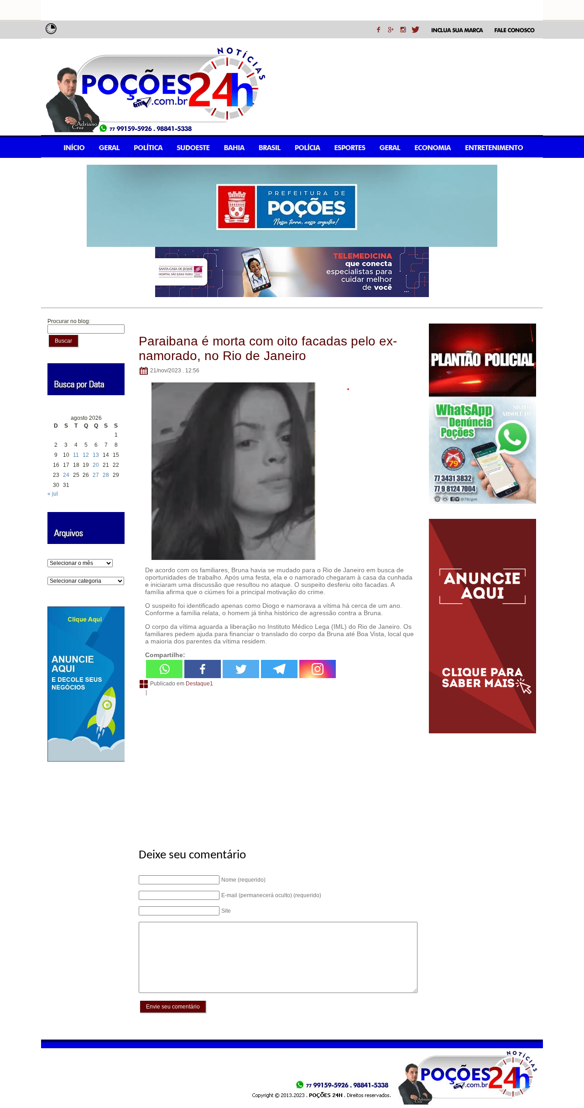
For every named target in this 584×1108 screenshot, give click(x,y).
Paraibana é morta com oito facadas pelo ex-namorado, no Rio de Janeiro (268, 348)
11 (76, 455)
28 (106, 475)
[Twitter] (241, 669)
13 (96, 455)
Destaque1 (199, 683)
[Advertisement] (276, 767)
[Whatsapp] (164, 669)
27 (96, 475)
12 (86, 455)
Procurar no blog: (68, 321)
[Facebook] (202, 669)
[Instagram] (317, 669)
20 (96, 465)
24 (66, 475)
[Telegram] (279, 669)
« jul (52, 494)
